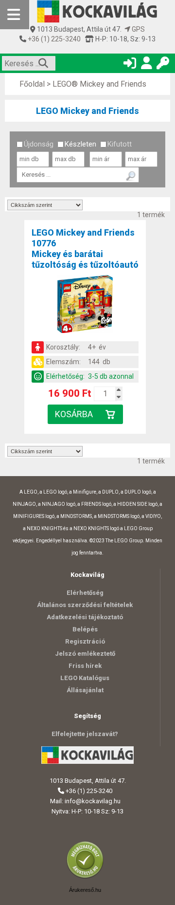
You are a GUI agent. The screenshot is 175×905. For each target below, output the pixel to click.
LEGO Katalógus (84, 678)
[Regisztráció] (146, 65)
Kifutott (119, 144)
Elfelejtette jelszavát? (85, 734)
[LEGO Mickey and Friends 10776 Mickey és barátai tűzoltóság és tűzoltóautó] (85, 305)
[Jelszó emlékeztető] (163, 65)
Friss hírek (85, 665)
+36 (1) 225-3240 (53, 39)
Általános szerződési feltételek (85, 605)
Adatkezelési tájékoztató (85, 617)
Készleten (80, 144)
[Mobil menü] (14, 14)
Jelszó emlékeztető (85, 653)
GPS (137, 29)
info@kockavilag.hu (93, 801)
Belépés (85, 629)
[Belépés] (129, 65)
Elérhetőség (85, 592)
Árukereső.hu (85, 890)
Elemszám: (63, 362)
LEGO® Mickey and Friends (99, 84)
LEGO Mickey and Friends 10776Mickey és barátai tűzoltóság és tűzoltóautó (85, 248)
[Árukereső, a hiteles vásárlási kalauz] (87, 877)
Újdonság (38, 144)
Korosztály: (63, 347)
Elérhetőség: (65, 376)
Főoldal (32, 84)
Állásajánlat (85, 690)
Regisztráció (85, 641)
